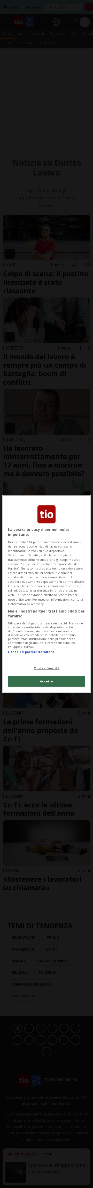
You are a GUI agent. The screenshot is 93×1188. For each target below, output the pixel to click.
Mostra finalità (47, 668)
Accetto (46, 681)
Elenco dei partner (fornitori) (31, 652)
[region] (46, 594)
